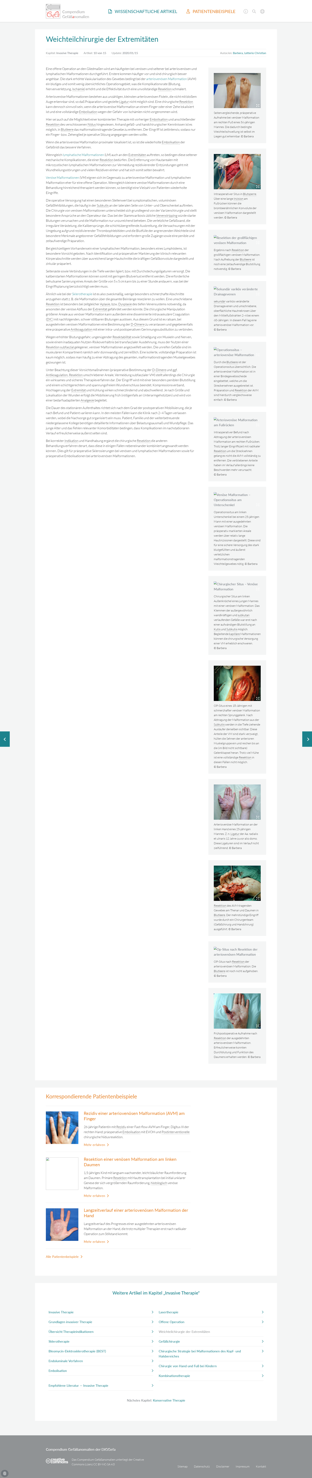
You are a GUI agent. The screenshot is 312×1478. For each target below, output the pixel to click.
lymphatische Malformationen (83, 155)
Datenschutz (202, 1466)
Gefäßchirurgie (169, 1341)
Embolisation (58, 1371)
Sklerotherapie (82, 294)
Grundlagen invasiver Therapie (70, 1322)
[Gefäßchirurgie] (307, 739)
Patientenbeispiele (213, 11)
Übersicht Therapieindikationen (71, 1332)
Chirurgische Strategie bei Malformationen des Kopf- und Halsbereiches (200, 1353)
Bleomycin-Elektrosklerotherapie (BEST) (77, 1351)
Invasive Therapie (61, 1312)
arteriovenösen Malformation (166, 79)
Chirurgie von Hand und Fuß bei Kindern (188, 1366)
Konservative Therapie (169, 1400)
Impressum (243, 1466)
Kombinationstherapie (174, 1376)
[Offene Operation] (5, 739)
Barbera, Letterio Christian (249, 53)
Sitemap (182, 1466)
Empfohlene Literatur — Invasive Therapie (78, 1385)
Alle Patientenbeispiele (62, 1257)
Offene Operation (171, 1322)
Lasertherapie (168, 1312)
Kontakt (261, 1466)
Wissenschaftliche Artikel (145, 11)
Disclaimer (222, 1466)
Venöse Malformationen (62, 177)
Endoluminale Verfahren (66, 1361)
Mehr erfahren (94, 1145)
